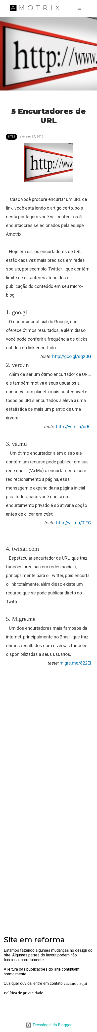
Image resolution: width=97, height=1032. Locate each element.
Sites (11, 136)
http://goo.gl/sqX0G (71, 356)
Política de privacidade (23, 993)
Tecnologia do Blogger (52, 1025)
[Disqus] (48, 744)
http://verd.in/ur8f (73, 426)
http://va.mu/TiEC (73, 522)
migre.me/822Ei (75, 663)
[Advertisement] (48, 871)
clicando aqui (75, 983)
